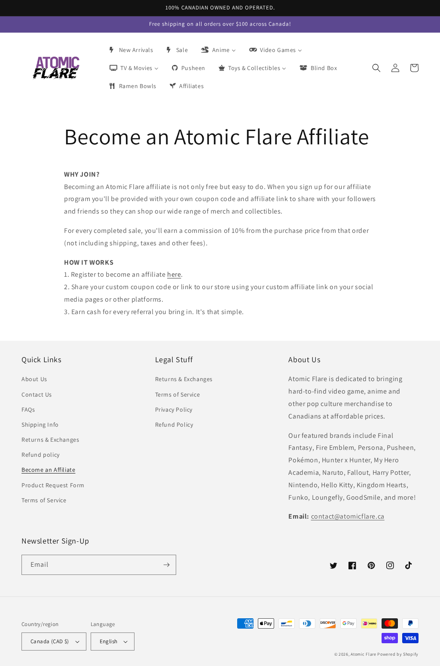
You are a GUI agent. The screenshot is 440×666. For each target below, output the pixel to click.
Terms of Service (44, 500)
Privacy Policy (173, 409)
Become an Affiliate (48, 470)
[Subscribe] (166, 565)
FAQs (28, 409)
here (174, 274)
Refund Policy (174, 424)
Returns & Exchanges (50, 439)
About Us (34, 379)
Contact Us (36, 394)
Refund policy (40, 454)
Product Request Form (53, 485)
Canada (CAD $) (50, 641)
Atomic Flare (363, 654)
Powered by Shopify (398, 654)
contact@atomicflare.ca (348, 516)
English (109, 641)
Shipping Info (40, 424)
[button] (376, 67)
